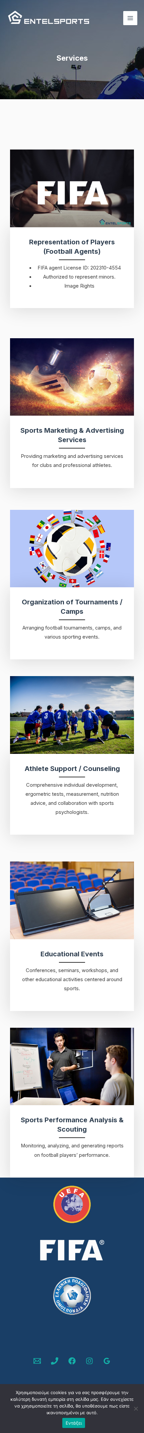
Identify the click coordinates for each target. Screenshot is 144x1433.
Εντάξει (74, 1423)
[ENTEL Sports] (48, 18)
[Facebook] (72, 1361)
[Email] (37, 1361)
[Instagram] (89, 1361)
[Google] (107, 1361)
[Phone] (54, 1361)
